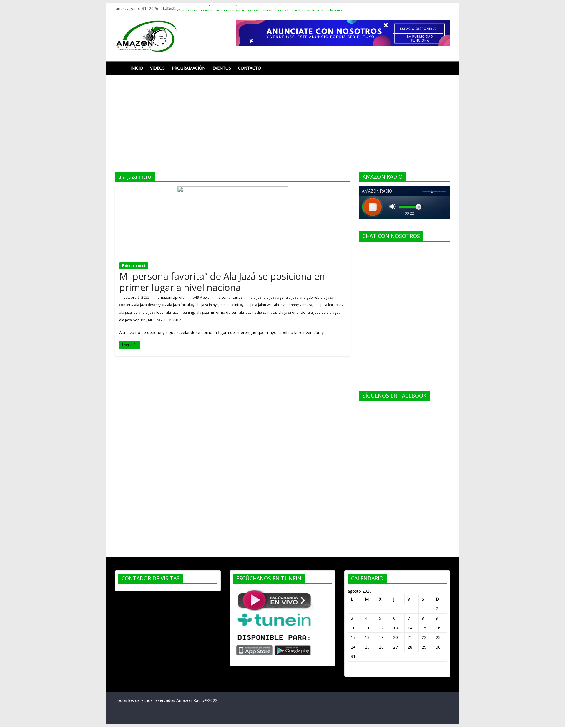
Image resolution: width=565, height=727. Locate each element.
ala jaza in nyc (206, 304)
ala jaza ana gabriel (302, 297)
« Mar (353, 670)
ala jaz (256, 297)
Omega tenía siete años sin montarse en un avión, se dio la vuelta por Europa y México (260, 8)
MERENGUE (157, 320)
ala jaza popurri (132, 320)
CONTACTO (249, 68)
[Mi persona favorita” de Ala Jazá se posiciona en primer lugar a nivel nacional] (232, 190)
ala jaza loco (153, 312)
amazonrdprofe (171, 297)
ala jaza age (273, 297)
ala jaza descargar (149, 304)
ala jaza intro (231, 304)
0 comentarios (229, 297)
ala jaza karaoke (328, 304)
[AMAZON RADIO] (121, 68)
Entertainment (133, 265)
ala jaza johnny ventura (293, 304)
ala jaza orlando (291, 312)
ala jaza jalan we (258, 304)
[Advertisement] (282, 118)
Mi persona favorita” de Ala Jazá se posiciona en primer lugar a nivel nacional (222, 282)
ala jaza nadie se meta (257, 312)
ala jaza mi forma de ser (216, 312)
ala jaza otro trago (323, 312)
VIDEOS (157, 68)
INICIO (136, 68)
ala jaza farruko (180, 304)
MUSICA (175, 320)
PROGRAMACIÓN (188, 68)
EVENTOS (221, 68)
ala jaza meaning (180, 312)
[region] (343, 33)
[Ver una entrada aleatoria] (444, 68)
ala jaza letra (129, 312)
